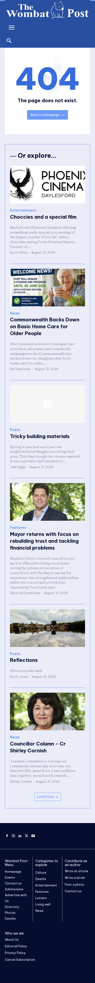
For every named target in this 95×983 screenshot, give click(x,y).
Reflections (24, 660)
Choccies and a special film (43, 217)
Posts (15, 430)
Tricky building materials (40, 436)
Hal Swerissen (20, 369)
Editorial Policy (16, 946)
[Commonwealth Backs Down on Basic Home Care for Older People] (47, 287)
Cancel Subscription (20, 959)
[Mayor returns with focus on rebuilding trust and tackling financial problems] (47, 502)
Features (18, 528)
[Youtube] (33, 836)
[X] (26, 836)
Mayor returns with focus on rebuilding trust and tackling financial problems (44, 541)
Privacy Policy (15, 953)
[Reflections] (47, 628)
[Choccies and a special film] (47, 184)
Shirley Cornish (21, 781)
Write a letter (75, 878)
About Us (12, 939)
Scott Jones (19, 676)
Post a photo (74, 884)
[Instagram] (13, 836)
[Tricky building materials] (47, 404)
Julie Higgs (18, 467)
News (15, 313)
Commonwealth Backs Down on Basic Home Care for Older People (44, 326)
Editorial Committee (25, 593)
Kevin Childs (19, 252)
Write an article (76, 871)
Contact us (73, 891)
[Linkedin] (20, 836)
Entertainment (23, 210)
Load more (45, 796)
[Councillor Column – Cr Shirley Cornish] (47, 711)
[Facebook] (7, 836)
